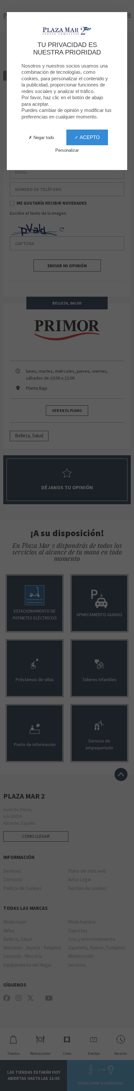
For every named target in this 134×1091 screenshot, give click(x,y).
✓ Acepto (87, 137)
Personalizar (67, 150)
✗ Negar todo (41, 137)
